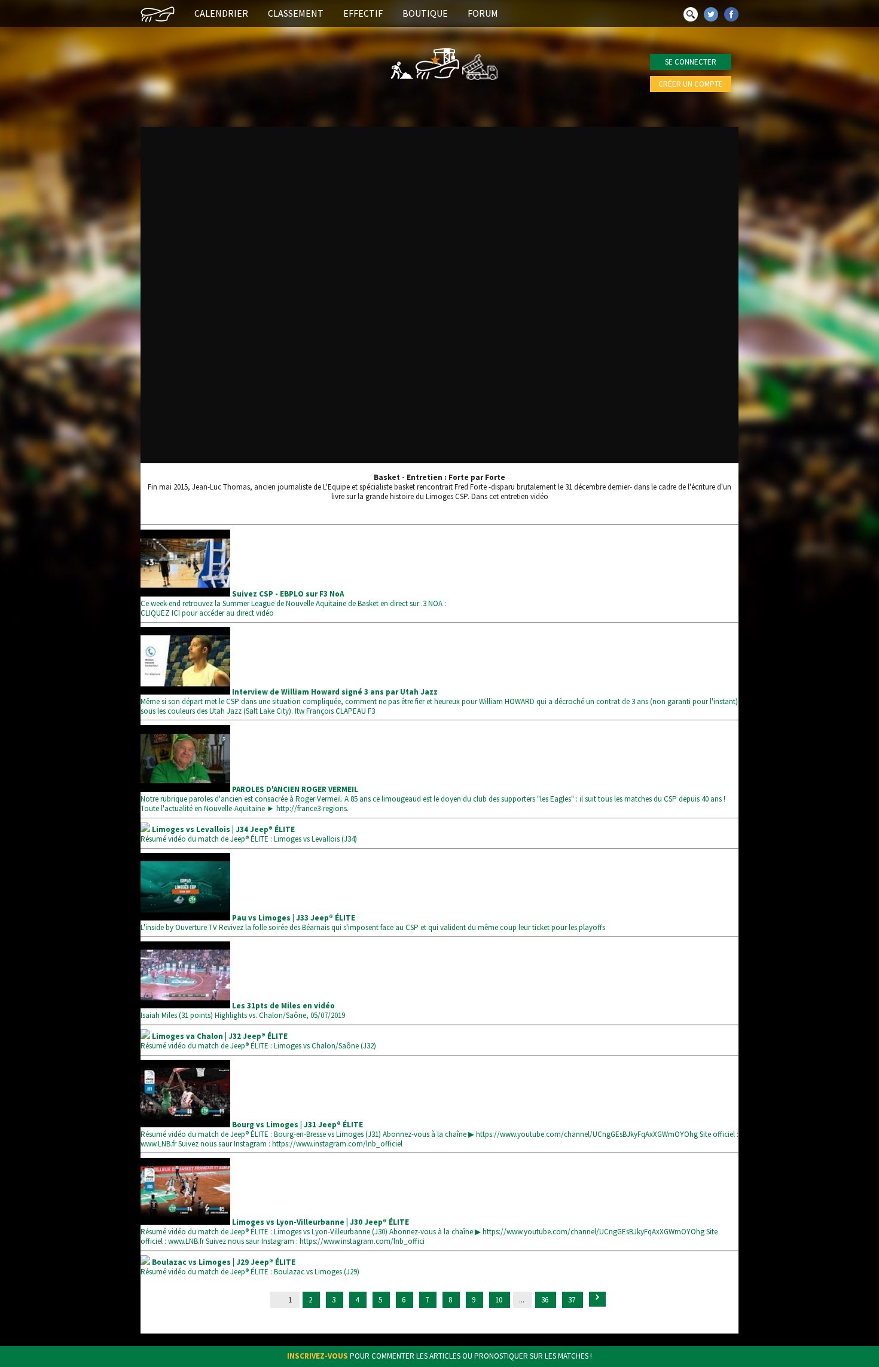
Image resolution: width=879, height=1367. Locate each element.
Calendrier (221, 13)
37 (572, 1300)
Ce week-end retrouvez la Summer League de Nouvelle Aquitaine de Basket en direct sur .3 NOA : (293, 598)
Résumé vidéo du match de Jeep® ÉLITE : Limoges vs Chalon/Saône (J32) (258, 1041)
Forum (483, 13)
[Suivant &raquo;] (597, 1299)
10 (499, 1300)
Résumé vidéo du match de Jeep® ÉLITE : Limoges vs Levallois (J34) (249, 834)
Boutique (425, 13)
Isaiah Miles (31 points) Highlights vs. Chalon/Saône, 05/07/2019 (243, 1010)
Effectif (363, 13)
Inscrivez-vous (317, 1356)
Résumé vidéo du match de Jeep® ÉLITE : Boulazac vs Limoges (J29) (250, 1267)
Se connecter (690, 62)
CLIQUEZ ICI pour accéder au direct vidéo (207, 613)
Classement (295, 13)
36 (545, 1300)
